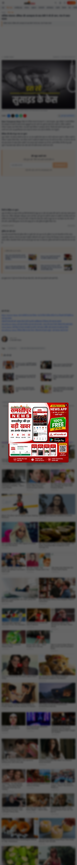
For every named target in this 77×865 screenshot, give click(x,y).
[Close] (66, 405)
